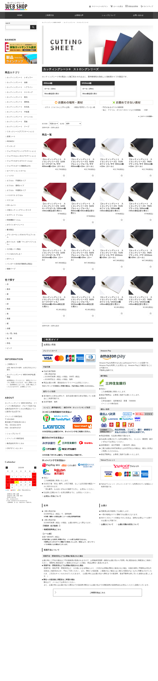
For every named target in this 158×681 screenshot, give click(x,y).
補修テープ (11, 269)
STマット (10, 259)
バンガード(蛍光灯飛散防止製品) (19, 264)
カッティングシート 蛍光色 (18, 107)
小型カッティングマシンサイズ (19, 210)
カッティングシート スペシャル (20, 117)
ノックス (10, 176)
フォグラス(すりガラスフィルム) (19, 161)
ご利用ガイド (12, 364)
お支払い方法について (52, 496)
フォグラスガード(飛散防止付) (18, 166)
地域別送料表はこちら (52, 529)
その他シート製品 (14, 249)
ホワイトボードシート (15, 225)
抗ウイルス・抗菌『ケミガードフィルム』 (21, 243)
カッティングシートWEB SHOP (51, 22)
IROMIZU (10, 141)
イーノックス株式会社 (15, 438)
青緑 (8, 309)
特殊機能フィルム (14, 220)
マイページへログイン (100, 6)
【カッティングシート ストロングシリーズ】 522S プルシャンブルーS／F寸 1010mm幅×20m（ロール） (83, 255)
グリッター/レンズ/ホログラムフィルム (21, 236)
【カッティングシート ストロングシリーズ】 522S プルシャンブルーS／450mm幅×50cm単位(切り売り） (83, 208)
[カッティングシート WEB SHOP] (16, 3)
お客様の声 (79, 15)
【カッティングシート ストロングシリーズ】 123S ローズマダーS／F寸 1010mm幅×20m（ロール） (54, 255)
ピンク (9, 348)
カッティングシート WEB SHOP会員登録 (21, 376)
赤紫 (8, 328)
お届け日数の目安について (128, 524)
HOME (19, 15)
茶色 (8, 343)
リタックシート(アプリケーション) (20, 131)
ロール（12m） (50, 89)
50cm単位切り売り (51, 94)
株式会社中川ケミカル (15, 443)
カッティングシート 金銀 (17, 82)
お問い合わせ (138, 15)
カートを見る (118, 6)
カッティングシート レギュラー (20, 77)
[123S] (54, 147)
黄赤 (8, 289)
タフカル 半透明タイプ (16, 190)
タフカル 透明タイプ (15, 185)
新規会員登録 (133, 6)
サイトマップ (148, 6)
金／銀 (9, 338)
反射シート (11, 136)
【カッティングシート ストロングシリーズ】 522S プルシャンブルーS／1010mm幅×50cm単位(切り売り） (83, 302)
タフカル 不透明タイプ (16, 181)
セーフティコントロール (16, 171)
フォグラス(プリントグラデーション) (21, 151)
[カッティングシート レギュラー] (141, 147)
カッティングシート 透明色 (18, 102)
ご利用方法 (49, 15)
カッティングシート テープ (18, 126)
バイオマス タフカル (15, 195)
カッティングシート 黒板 (17, 122)
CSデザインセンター (15, 448)
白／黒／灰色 (12, 333)
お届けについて (107, 524)
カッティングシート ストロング (20, 92)
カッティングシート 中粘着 (18, 112)
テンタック (11, 146)
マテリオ (10, 200)
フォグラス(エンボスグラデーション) (21, 156)
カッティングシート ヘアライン (20, 87)
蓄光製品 (10, 230)
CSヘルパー (11, 205)
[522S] (83, 147)
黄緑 (8, 299)
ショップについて (109, 15)
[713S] (112, 147)
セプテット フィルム (15, 215)
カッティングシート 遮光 (17, 97)
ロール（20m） (88, 89)
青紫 (8, 319)
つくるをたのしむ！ (14, 254)
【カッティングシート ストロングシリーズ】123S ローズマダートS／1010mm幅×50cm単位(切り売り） (54, 302)
